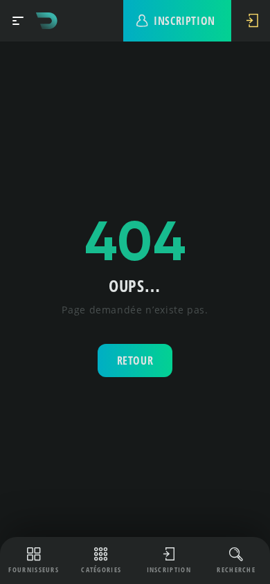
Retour (135, 360)
